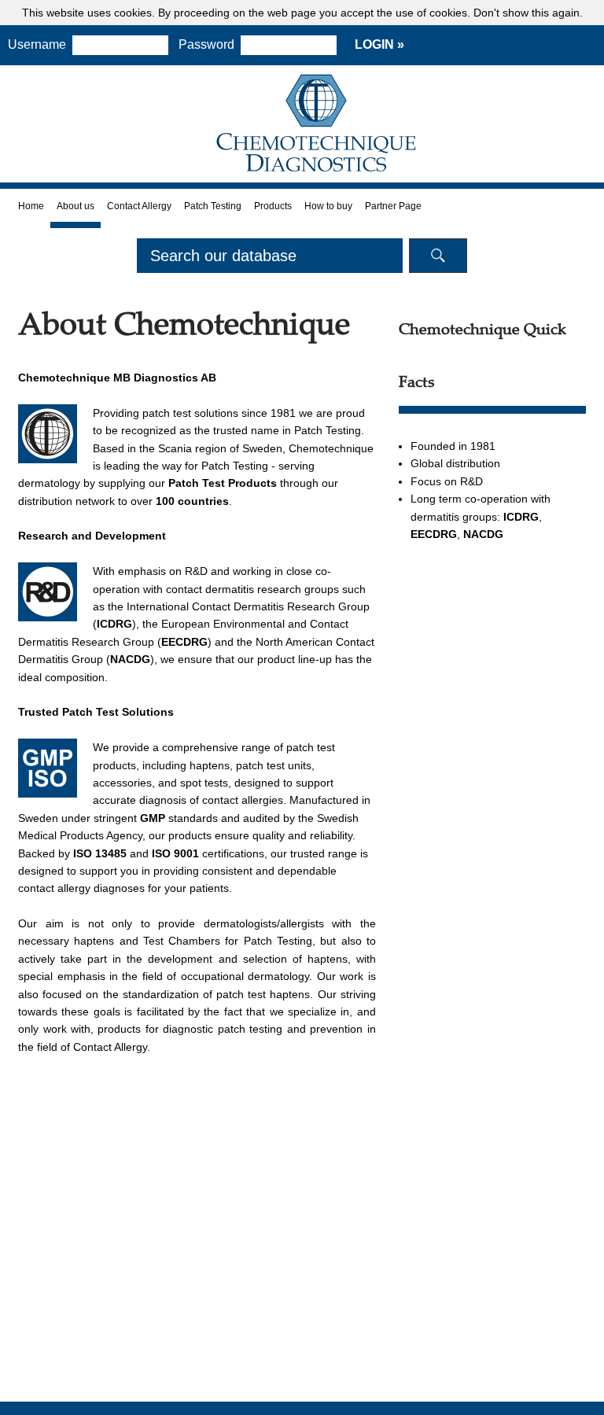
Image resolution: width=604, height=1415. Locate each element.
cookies (133, 12)
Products (273, 206)
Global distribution (455, 463)
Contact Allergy (139, 206)
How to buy (328, 206)
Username (37, 44)
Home (31, 206)
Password (206, 44)
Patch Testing (212, 206)
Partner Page (393, 206)
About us (75, 206)
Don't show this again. (528, 12)
